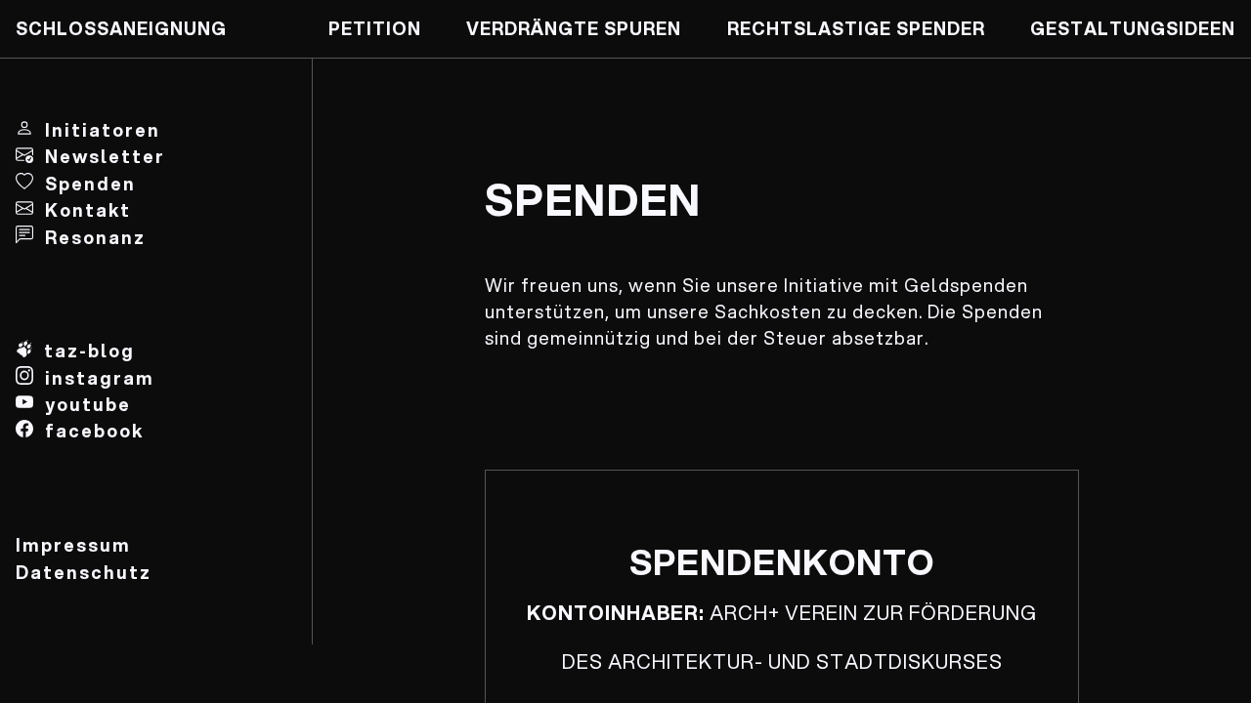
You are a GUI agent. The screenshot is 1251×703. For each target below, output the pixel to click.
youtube (88, 404)
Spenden (90, 183)
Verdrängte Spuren (573, 28)
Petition (374, 28)
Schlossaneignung (121, 28)
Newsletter (105, 156)
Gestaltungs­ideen (1132, 28)
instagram (99, 378)
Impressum (73, 545)
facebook (94, 430)
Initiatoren (102, 130)
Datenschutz (83, 572)
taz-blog (89, 350)
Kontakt (88, 210)
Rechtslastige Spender (856, 28)
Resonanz (95, 237)
